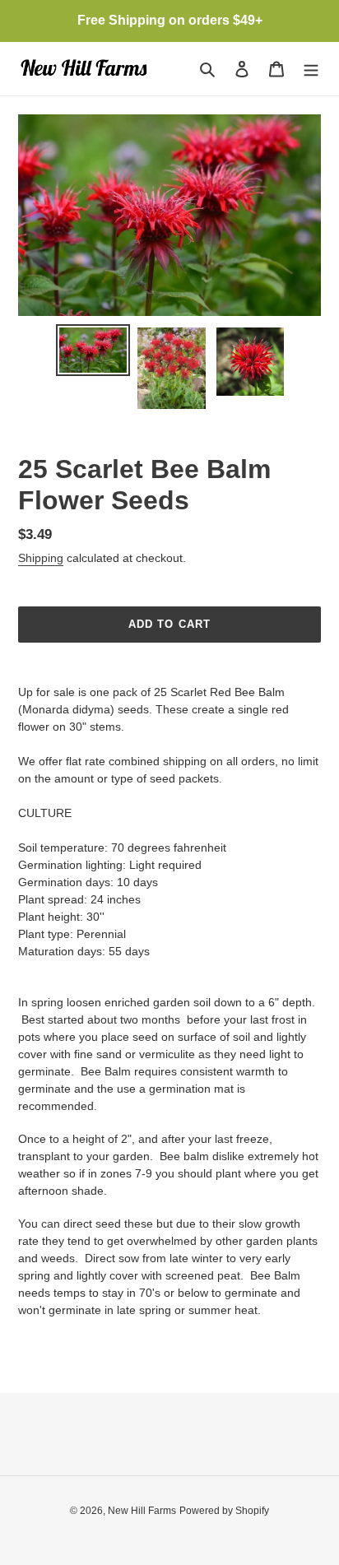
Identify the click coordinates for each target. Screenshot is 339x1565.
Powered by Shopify (224, 1510)
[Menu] (311, 68)
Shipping (40, 557)
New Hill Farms (142, 1510)
